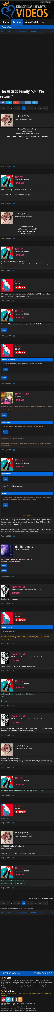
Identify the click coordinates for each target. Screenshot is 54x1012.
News (3, 994)
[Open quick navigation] (52, 31)
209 (19, 108)
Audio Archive (22, 994)
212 (32, 108)
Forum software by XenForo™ (10, 1003)
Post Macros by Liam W (27, 1003)
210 (23, 108)
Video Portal (31, 22)
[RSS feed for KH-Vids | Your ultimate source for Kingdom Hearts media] (20, 999)
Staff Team (47, 994)
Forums (17, 22)
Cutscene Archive (11, 994)
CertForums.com (30, 1011)
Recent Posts (7, 27)
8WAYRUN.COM (28, 908)
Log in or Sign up (45, 2)
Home (6, 22)
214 (39, 108)
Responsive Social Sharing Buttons (12, 1011)
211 (28, 108)
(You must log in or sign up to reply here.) (41, 898)
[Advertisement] (27, 61)
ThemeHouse (30, 1007)
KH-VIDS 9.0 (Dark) (11, 973)
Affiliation (4, 996)
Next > (44, 108)
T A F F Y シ (22, 116)
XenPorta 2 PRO (5, 908)
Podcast (40, 994)
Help (49, 973)
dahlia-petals (24, 547)
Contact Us (40, 973)
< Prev (3, 108)
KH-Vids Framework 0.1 (8, 1005)
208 (15, 108)
